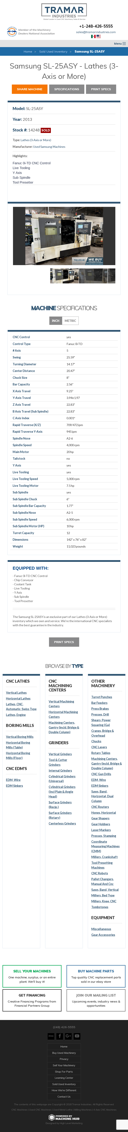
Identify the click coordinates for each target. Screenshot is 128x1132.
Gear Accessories (103, 935)
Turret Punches (101, 697)
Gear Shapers (100, 818)
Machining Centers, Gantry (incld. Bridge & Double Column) (64, 727)
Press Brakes (100, 708)
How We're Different (64, 1090)
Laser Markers (101, 830)
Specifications (66, 89)
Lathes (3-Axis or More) (35, 140)
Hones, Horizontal (103, 812)
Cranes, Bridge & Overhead (102, 733)
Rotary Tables (100, 753)
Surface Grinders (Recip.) (60, 804)
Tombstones (99, 907)
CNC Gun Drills (101, 774)
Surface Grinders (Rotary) (60, 815)
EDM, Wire (13, 780)
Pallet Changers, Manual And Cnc (102, 881)
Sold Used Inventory (53, 51)
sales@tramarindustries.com (96, 32)
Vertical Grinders (60, 754)
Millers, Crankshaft (104, 857)
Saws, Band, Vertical (105, 890)
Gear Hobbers (100, 824)
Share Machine (29, 89)
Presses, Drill (100, 714)
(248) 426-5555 (64, 1027)
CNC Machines (20, 1109)
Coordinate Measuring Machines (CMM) (105, 846)
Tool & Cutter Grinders (58, 762)
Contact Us (64, 1096)
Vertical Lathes (16, 692)
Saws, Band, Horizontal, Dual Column (102, 796)
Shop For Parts (64, 1071)
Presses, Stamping (103, 836)
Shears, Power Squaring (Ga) (101, 722)
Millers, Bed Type (102, 895)
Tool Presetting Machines (102, 865)
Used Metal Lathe (63, 1109)
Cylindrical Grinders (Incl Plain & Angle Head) (62, 791)
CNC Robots (99, 873)
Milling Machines (83, 1109)
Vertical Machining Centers (61, 704)
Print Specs (101, 89)
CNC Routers (100, 807)
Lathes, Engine (16, 715)
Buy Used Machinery (64, 1052)
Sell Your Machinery (64, 1065)
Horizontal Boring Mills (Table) (18, 745)
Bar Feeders (99, 703)
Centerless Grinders (62, 823)
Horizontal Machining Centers (63, 714)
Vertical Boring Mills (20, 737)
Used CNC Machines (40, 1109)
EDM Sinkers (14, 786)
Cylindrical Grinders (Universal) (62, 779)
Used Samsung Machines (49, 146)
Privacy (64, 1059)
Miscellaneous (101, 929)
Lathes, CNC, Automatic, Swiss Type (21, 706)
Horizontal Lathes (18, 698)
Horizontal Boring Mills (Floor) (18, 755)
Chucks (96, 741)
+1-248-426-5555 (96, 26)
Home (28, 51)
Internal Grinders (60, 770)
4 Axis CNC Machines (105, 1109)
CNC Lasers (99, 747)
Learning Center (64, 1077)
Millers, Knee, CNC (103, 901)
